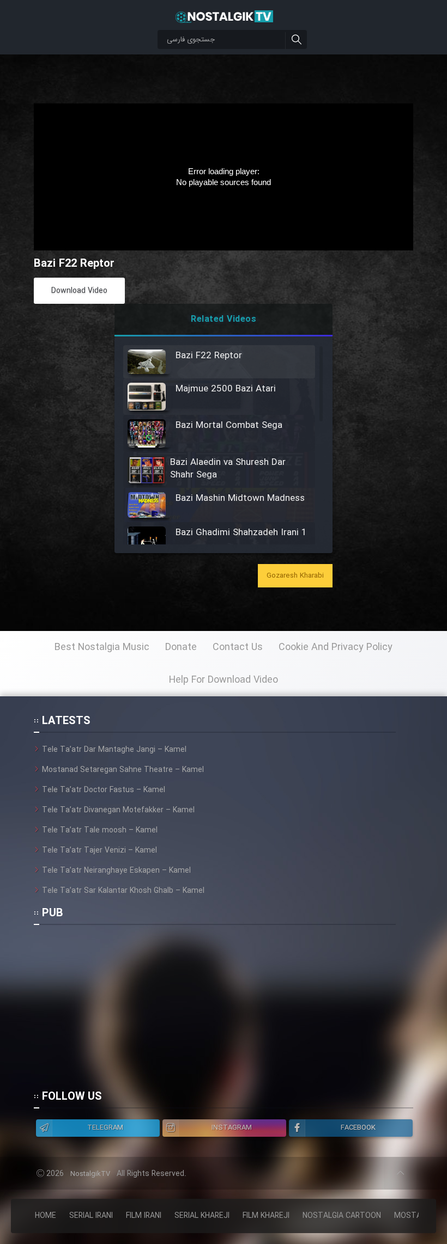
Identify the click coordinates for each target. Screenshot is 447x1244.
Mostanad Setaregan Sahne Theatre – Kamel (123, 770)
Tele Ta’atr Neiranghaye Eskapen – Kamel (116, 871)
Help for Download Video (223, 680)
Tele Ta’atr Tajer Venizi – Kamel (99, 850)
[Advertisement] (215, 1012)
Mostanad (415, 1216)
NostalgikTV (90, 1174)
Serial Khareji (201, 1216)
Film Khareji (266, 1216)
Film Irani (143, 1216)
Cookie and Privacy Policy (335, 647)
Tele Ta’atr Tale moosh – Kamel (100, 830)
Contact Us (238, 647)
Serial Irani (91, 1216)
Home (45, 1216)
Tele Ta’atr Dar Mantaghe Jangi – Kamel (114, 750)
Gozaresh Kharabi (295, 575)
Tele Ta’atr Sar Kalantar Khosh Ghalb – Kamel (123, 891)
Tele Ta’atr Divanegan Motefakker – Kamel (118, 810)
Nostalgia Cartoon (342, 1216)
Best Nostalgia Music (102, 647)
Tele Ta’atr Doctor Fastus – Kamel (103, 790)
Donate (181, 647)
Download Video (79, 291)
